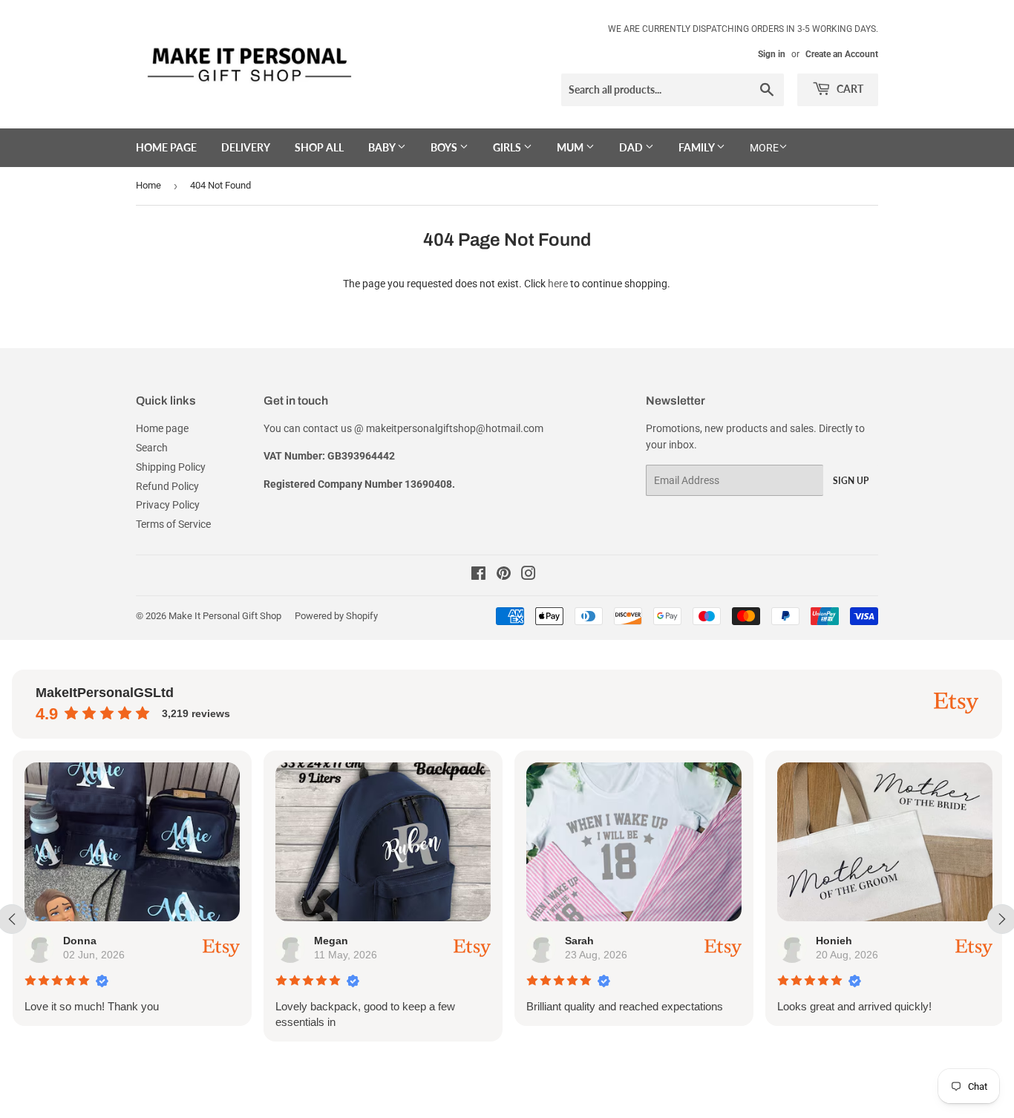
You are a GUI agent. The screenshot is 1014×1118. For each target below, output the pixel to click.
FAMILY (697, 147)
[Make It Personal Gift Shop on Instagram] (528, 575)
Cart (848, 88)
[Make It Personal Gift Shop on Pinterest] (503, 575)
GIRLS (508, 147)
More (764, 148)
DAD (632, 147)
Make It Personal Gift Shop (225, 615)
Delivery (245, 147)
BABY (382, 147)
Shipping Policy (171, 467)
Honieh (833, 941)
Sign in (771, 54)
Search (152, 448)
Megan (330, 941)
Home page (166, 147)
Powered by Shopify (336, 615)
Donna (79, 941)
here (558, 284)
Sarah (578, 941)
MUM (571, 147)
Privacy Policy (168, 505)
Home (148, 185)
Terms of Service (173, 524)
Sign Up (851, 480)
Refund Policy (167, 486)
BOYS (445, 147)
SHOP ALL (319, 147)
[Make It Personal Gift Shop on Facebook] (478, 575)
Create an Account (841, 54)
